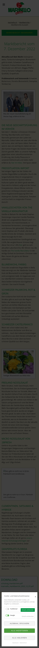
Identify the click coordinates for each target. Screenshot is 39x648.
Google (12, 615)
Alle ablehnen (19, 638)
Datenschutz (23, 643)
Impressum (15, 643)
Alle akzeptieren (19, 630)
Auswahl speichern (19, 623)
